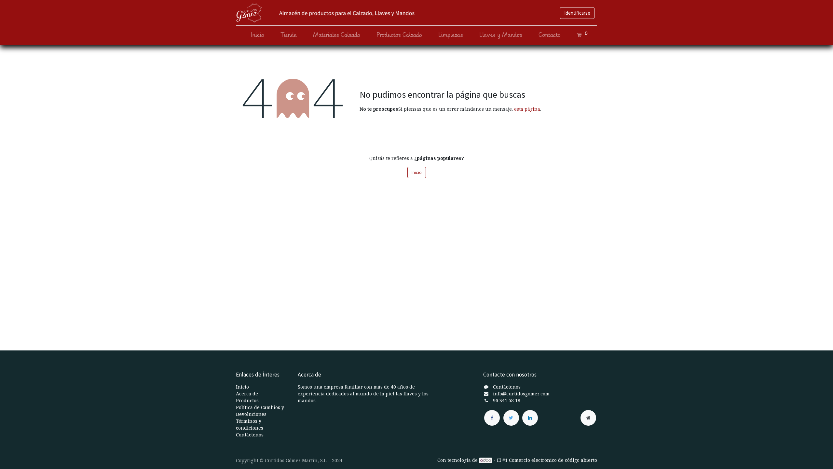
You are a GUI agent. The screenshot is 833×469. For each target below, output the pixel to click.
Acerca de (247, 394)
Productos (247, 400)
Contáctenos (250, 435)
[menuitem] (257, 35)
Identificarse (577, 13)
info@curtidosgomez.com (521, 394)
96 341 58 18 (506, 400)
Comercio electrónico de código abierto (553, 460)
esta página (527, 109)
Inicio (417, 172)
